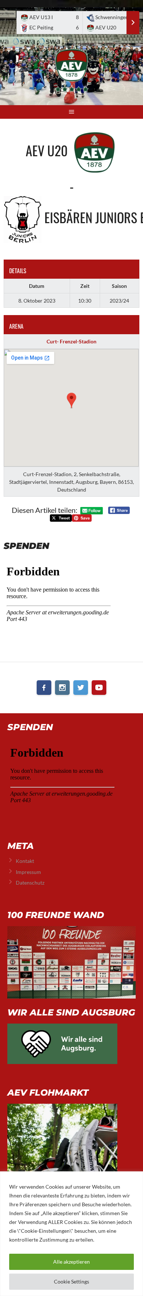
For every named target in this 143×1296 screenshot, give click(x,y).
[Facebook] (44, 687)
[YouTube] (99, 687)
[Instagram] (62, 687)
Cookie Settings (71, 1281)
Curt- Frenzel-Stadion (71, 341)
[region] (71, 1233)
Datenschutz (30, 882)
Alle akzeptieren (71, 1261)
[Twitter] (80, 687)
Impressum (28, 872)
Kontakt (25, 861)
